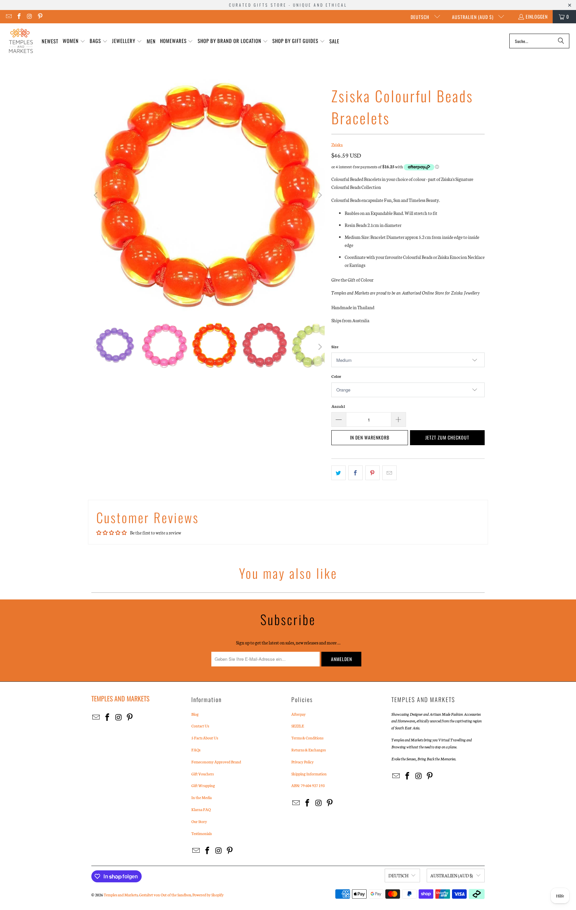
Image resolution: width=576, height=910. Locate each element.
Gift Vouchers (202, 773)
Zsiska (337, 145)
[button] (74, 41)
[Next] (319, 195)
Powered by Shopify (208, 894)
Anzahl (338, 406)
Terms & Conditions (307, 737)
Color (336, 376)
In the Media (201, 797)
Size (334, 346)
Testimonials (201, 833)
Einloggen (537, 16)
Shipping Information (309, 773)
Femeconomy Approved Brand (216, 761)
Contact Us (200, 725)
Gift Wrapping (203, 785)
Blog (195, 714)
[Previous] (96, 195)
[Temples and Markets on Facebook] (19, 16)
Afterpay (298, 714)
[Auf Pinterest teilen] (372, 472)
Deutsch (421, 16)
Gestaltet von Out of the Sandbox (165, 894)
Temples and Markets (121, 894)
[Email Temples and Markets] (8, 16)
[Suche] (561, 41)
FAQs (195, 749)
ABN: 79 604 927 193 (308, 785)
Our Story (199, 821)
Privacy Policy (302, 761)
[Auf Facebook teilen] (355, 472)
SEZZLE (297, 725)
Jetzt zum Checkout (447, 437)
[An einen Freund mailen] (389, 472)
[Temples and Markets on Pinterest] (40, 16)
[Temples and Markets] (21, 41)
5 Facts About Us (204, 737)
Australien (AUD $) (473, 16)
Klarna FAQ (201, 809)
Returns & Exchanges (308, 749)
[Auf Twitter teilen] (338, 472)
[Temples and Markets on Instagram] (29, 16)
